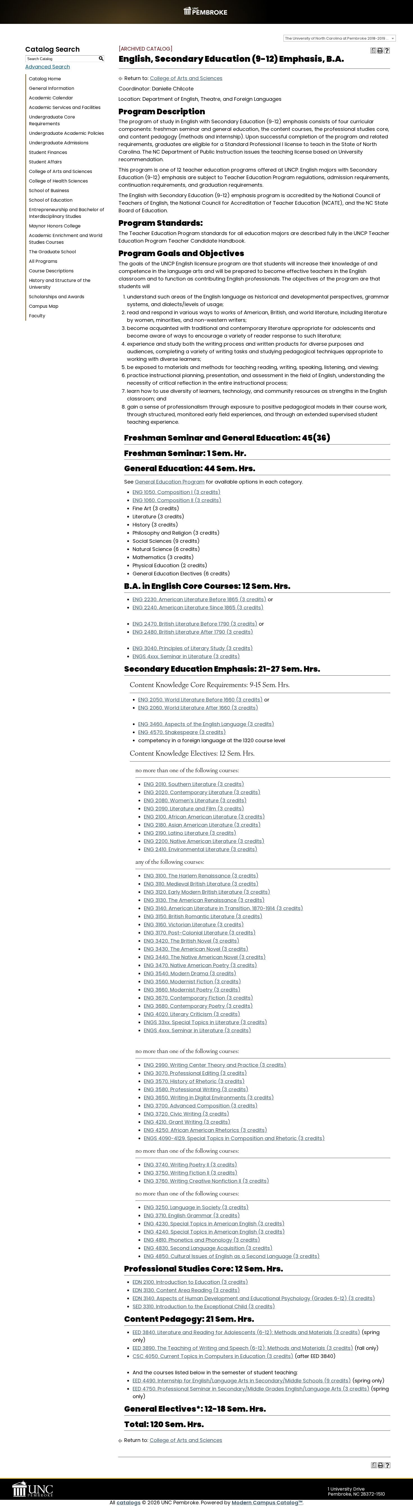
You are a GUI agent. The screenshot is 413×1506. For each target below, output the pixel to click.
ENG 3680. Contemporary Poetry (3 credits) (198, 1006)
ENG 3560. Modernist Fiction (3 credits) (192, 981)
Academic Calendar (51, 98)
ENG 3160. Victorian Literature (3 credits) (194, 924)
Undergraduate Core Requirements (52, 120)
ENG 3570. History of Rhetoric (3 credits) (194, 1081)
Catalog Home (45, 79)
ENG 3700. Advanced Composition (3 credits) (201, 1105)
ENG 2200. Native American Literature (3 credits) (204, 841)
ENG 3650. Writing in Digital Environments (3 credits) (209, 1097)
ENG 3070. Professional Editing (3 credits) (195, 1073)
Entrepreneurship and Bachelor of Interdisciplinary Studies (66, 213)
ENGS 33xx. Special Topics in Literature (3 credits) (205, 1022)
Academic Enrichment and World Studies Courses (65, 238)
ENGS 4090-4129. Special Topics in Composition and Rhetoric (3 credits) (234, 1138)
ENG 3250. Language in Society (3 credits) (196, 1207)
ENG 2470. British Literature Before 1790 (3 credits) (195, 623)
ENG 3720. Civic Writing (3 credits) (186, 1113)
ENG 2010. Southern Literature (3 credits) (194, 784)
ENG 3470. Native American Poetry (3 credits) (200, 965)
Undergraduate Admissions (58, 143)
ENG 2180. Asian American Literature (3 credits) (202, 824)
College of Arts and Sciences (60, 171)
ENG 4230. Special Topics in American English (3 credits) (214, 1223)
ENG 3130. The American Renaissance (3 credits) (204, 900)
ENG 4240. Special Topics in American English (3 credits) (214, 1231)
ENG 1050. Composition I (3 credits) (177, 492)
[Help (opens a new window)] (387, 50)
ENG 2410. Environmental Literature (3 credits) (200, 849)
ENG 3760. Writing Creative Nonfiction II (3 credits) (206, 1180)
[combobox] (339, 38)
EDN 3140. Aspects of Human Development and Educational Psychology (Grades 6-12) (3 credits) (254, 1298)
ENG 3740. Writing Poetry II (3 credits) (190, 1164)
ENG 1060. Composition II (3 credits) (177, 500)
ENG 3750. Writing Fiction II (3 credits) (190, 1172)
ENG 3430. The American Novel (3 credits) (196, 949)
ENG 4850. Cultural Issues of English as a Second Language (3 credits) (232, 1256)
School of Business (49, 190)
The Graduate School (52, 252)
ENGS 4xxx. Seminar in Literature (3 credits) (186, 656)
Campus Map (43, 306)
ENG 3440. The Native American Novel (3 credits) (205, 957)
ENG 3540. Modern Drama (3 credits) (190, 973)
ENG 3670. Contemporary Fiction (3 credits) (198, 997)
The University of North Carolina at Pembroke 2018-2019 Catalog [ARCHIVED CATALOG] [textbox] (340, 38)
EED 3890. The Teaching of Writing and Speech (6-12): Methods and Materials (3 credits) (243, 1348)
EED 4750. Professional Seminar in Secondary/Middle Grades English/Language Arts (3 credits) (251, 1388)
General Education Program (170, 481)
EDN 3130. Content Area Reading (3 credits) (186, 1290)
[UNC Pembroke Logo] (43, 1488)
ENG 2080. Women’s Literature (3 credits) (195, 800)
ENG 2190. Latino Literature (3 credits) (190, 833)
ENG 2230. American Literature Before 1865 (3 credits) (199, 599)
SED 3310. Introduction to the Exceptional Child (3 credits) (204, 1306)
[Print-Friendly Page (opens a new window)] (380, 50)
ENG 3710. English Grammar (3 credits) (192, 1215)
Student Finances (48, 152)
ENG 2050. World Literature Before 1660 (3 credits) (200, 699)
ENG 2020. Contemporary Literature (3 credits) (202, 792)
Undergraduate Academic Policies (66, 133)
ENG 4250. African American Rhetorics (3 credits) (205, 1130)
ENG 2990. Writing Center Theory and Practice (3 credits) (215, 1064)
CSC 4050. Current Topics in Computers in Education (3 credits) (213, 1356)
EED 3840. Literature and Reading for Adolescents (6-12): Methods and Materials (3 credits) (246, 1332)
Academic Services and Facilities (65, 107)
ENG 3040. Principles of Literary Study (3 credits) (193, 648)
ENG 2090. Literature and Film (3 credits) (194, 808)
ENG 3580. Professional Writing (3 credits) (196, 1089)
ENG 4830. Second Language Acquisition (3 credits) (208, 1248)
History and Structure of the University (59, 283)
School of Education (50, 200)
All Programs (43, 261)
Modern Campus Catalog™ (267, 1502)
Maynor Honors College (55, 226)
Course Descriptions (51, 271)
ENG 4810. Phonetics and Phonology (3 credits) (202, 1239)
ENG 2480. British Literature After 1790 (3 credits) (193, 631)
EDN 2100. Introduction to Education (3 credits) (190, 1282)
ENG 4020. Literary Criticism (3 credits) (192, 1014)
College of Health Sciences (58, 181)
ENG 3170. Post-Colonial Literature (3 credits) (200, 932)
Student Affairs (45, 162)
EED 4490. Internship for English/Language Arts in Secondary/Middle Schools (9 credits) (242, 1380)
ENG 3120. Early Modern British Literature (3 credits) (207, 892)
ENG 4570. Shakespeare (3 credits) (182, 732)
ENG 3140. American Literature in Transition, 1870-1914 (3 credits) (223, 908)
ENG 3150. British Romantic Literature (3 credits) (203, 916)
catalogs (128, 1502)
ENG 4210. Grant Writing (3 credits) (187, 1121)
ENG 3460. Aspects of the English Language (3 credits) (206, 724)
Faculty (37, 316)
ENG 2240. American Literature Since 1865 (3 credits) (198, 607)
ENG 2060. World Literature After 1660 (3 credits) (198, 707)
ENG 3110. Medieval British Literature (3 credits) (201, 883)
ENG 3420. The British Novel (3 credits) (191, 940)
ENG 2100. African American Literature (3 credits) (204, 816)
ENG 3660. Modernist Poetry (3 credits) (192, 989)
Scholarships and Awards (56, 296)
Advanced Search (47, 66)
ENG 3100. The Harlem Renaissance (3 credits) (201, 875)
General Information (51, 88)
